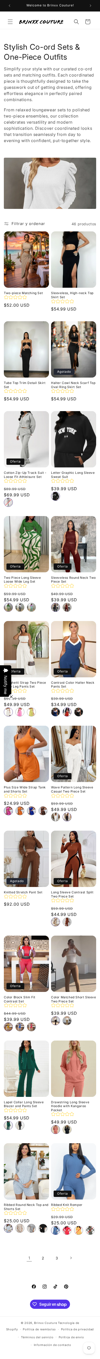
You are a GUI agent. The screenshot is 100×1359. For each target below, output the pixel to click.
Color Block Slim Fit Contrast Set (19, 999)
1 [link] (29, 1258)
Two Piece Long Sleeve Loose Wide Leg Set (22, 580)
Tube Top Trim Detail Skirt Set (25, 385)
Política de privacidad (77, 1329)
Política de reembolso (39, 1329)
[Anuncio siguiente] (90, 5)
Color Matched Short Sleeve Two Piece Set (73, 999)
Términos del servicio (37, 1337)
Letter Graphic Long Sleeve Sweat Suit (73, 475)
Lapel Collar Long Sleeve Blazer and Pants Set (24, 1104)
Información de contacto (52, 1345)
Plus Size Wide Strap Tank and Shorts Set (25, 789)
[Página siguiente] (70, 1258)
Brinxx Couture (45, 1323)
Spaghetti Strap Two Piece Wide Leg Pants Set (25, 685)
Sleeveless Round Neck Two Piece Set (73, 580)
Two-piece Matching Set (23, 293)
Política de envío (71, 1337)
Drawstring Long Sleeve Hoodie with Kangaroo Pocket (70, 1106)
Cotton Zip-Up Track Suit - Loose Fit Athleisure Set (25, 475)
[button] (10, 21)
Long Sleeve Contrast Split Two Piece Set (72, 894)
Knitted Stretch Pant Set (23, 892)
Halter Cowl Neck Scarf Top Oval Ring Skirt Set (73, 385)
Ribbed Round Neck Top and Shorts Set (26, 1207)
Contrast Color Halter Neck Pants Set (73, 685)
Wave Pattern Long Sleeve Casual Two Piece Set (72, 789)
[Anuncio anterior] (9, 5)
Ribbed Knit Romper (67, 1205)
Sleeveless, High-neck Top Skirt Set (72, 295)
